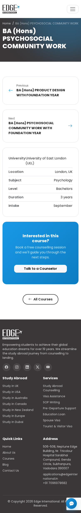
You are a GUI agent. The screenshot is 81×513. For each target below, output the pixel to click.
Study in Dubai (12, 422)
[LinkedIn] (27, 367)
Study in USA (11, 392)
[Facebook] (6, 367)
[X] (38, 367)
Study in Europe (13, 416)
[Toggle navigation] (73, 9)
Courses (8, 458)
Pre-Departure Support (59, 408)
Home (6, 23)
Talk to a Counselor (40, 268)
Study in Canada (14, 404)
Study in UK (10, 386)
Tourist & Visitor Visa (57, 426)
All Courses (43, 299)
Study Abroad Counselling (53, 388)
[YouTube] (48, 367)
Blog (5, 464)
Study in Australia (14, 398)
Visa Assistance (54, 396)
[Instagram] (17, 367)
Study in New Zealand (17, 410)
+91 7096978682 (55, 483)
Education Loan (54, 414)
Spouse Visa (51, 420)
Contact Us (10, 470)
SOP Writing (51, 402)
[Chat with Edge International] (71, 503)
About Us (8, 452)
